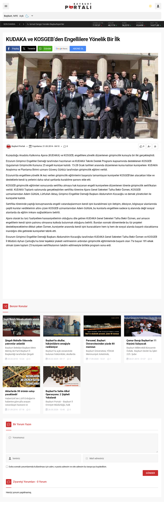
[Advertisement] (82, 273)
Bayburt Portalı (18, 146)
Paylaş (15, 48)
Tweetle (31, 48)
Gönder (47, 48)
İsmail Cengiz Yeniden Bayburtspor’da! (47, 24)
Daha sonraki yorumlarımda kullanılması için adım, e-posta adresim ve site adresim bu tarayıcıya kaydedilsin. (58, 467)
